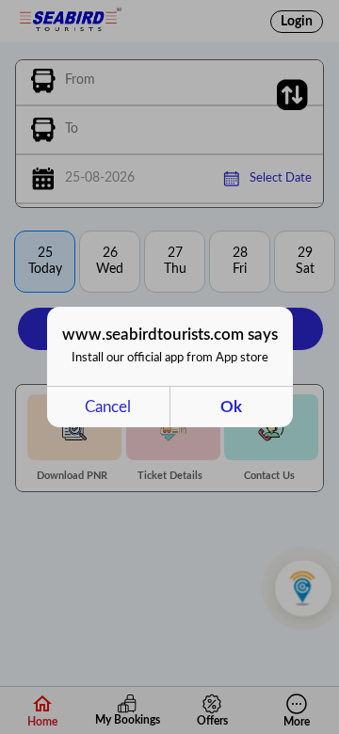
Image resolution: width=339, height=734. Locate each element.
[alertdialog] (170, 367)
